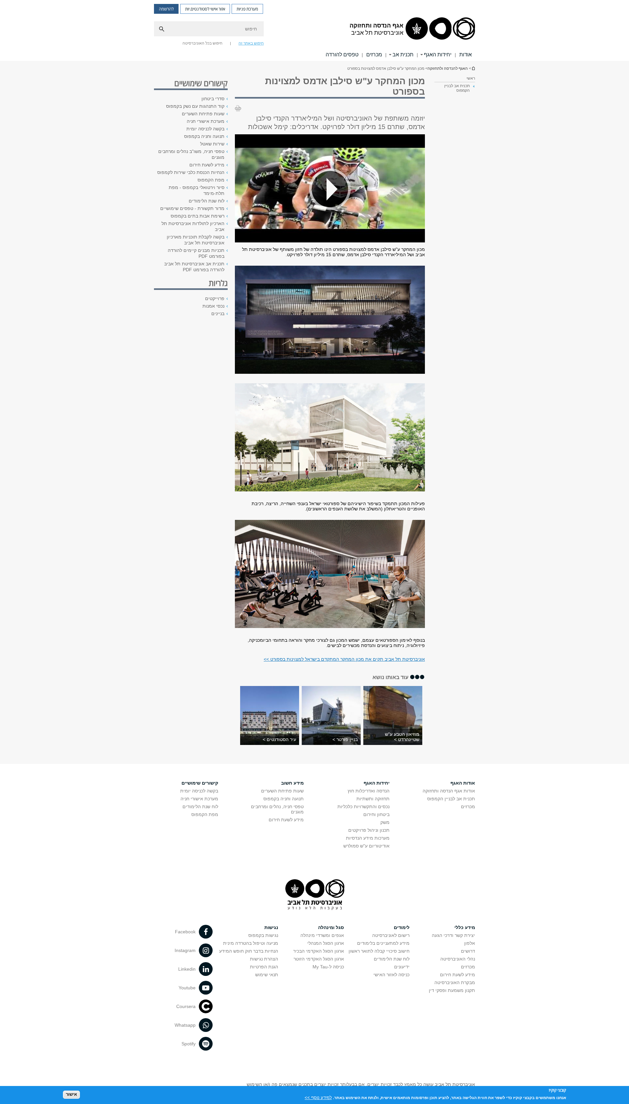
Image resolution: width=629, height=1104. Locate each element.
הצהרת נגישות (264, 958)
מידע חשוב (292, 783)
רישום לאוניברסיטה (391, 935)
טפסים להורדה (342, 54)
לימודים (402, 927)
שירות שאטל (212, 143)
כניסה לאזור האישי (391, 974)
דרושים (468, 951)
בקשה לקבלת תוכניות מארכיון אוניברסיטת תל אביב (195, 239)
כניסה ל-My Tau (328, 966)
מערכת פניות (247, 9)
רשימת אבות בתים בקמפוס (197, 216)
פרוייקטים (214, 298)
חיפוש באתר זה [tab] (251, 43)
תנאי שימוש (266, 974)
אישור (71, 1094)
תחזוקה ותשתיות (373, 798)
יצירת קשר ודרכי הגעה (453, 935)
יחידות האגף (437, 54)
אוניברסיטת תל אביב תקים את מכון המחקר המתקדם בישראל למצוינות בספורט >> (344, 659)
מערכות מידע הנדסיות (368, 838)
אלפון (469, 943)
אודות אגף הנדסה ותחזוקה (449, 790)
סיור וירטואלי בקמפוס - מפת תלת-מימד (196, 190)
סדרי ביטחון (212, 98)
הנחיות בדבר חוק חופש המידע (248, 951)
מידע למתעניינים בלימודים (383, 943)
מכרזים (374, 54)
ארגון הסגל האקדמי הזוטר (319, 958)
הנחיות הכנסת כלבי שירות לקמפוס (190, 172)
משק (385, 822)
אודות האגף (462, 783)
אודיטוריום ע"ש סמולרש (366, 845)
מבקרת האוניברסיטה (454, 982)
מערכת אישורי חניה (205, 121)
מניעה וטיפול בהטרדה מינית (250, 943)
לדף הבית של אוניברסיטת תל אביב (473, 68)
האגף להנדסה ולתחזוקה (448, 68)
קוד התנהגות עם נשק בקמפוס (195, 106)
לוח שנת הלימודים (206, 200)
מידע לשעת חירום (206, 164)
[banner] (314, 30)
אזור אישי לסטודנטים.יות (205, 9)
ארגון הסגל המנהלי (325, 943)
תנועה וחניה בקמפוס (204, 136)
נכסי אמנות (213, 306)
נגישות (271, 927)
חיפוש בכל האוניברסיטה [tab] (202, 43)
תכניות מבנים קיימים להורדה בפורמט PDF (196, 253)
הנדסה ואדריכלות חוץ (369, 790)
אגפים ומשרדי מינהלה (322, 935)
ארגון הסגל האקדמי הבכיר (318, 951)
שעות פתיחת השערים (203, 113)
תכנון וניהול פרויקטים (369, 830)
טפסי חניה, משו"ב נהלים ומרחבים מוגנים (191, 154)
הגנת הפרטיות (264, 966)
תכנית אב (402, 54)
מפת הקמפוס (211, 179)
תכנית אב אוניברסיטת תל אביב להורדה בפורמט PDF (194, 266)
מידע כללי (464, 927)
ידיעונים (402, 966)
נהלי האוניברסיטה (457, 958)
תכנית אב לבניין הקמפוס (451, 798)
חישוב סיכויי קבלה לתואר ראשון (379, 951)
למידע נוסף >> (318, 1097)
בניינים (217, 313)
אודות (465, 54)
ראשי (471, 78)
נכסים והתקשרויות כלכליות (363, 806)
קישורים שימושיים (199, 783)
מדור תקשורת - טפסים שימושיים (192, 208)
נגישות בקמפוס (263, 935)
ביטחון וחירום (376, 814)
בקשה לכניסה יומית (205, 128)
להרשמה (166, 9)
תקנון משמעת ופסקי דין (452, 990)
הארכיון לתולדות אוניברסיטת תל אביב (193, 226)
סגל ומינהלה (331, 927)
